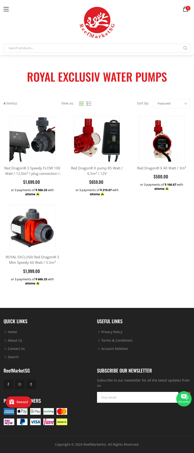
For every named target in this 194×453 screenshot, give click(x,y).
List (89, 103)
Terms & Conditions (116, 340)
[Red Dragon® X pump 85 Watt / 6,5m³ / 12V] (97, 139)
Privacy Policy (111, 332)
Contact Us (16, 348)
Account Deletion (114, 348)
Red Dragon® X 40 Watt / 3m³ (161, 168)
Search (13, 357)
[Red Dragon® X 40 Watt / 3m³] (162, 139)
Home (12, 332)
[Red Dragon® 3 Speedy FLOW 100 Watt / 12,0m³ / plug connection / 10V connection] (32, 139)
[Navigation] (6, 9)
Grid (81, 103)
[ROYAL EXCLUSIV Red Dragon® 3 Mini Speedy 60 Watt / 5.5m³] (32, 228)
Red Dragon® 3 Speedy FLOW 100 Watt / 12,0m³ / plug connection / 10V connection (32, 173)
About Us (14, 340)
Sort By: (143, 103)
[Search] (185, 48)
